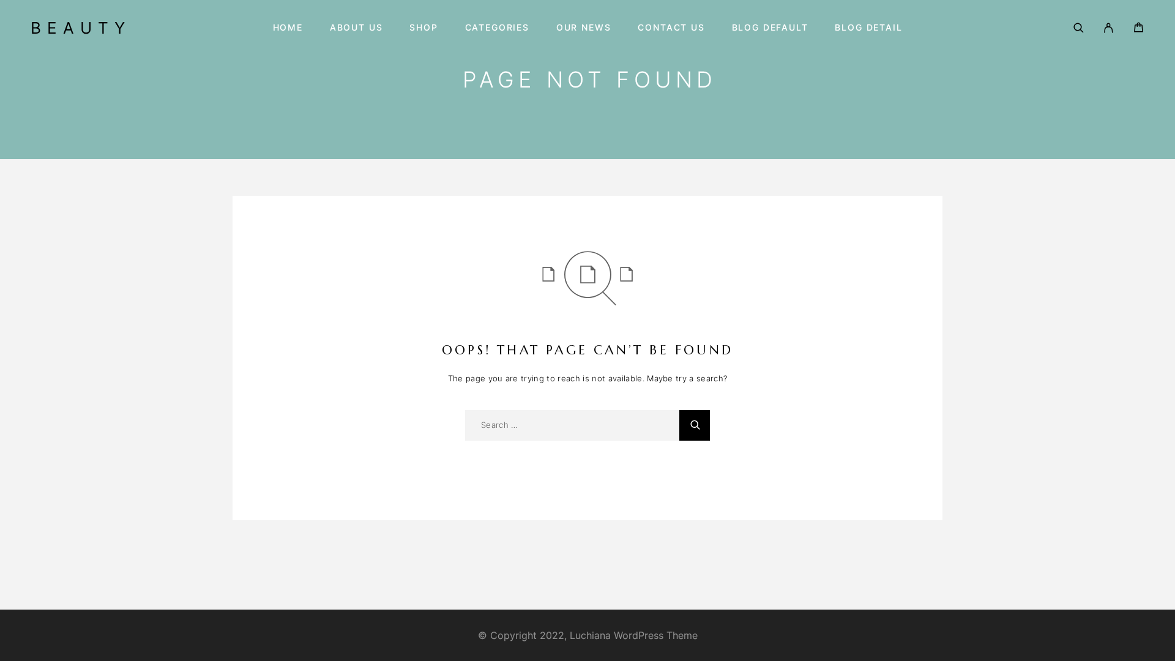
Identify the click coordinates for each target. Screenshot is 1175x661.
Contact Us (671, 27)
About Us (356, 27)
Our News (583, 27)
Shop (423, 27)
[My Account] (1109, 28)
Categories (497, 27)
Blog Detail (868, 27)
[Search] (1079, 28)
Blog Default (770, 27)
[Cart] (1139, 29)
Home (288, 27)
